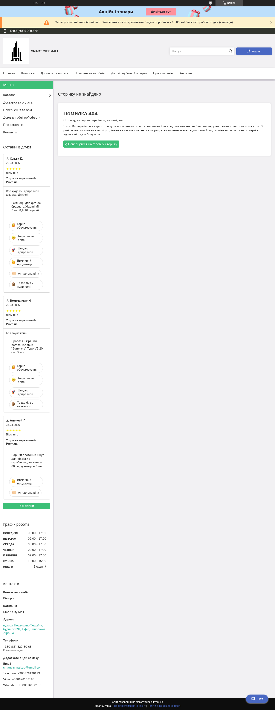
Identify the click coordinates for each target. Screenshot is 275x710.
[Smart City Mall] (16, 51)
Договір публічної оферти (129, 73)
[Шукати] (230, 51)
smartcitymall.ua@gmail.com (22, 667)
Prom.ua (158, 702)
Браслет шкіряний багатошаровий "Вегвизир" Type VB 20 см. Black (27, 346)
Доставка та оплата (54, 73)
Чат (260, 699)
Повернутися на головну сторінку (92, 144)
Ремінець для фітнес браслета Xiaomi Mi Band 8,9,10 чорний (26, 206)
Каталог (26, 73)
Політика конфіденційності (164, 705)
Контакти (185, 73)
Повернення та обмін (90, 73)
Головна (9, 73)
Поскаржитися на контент (130, 705)
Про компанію (163, 73)
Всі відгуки (27, 505)
